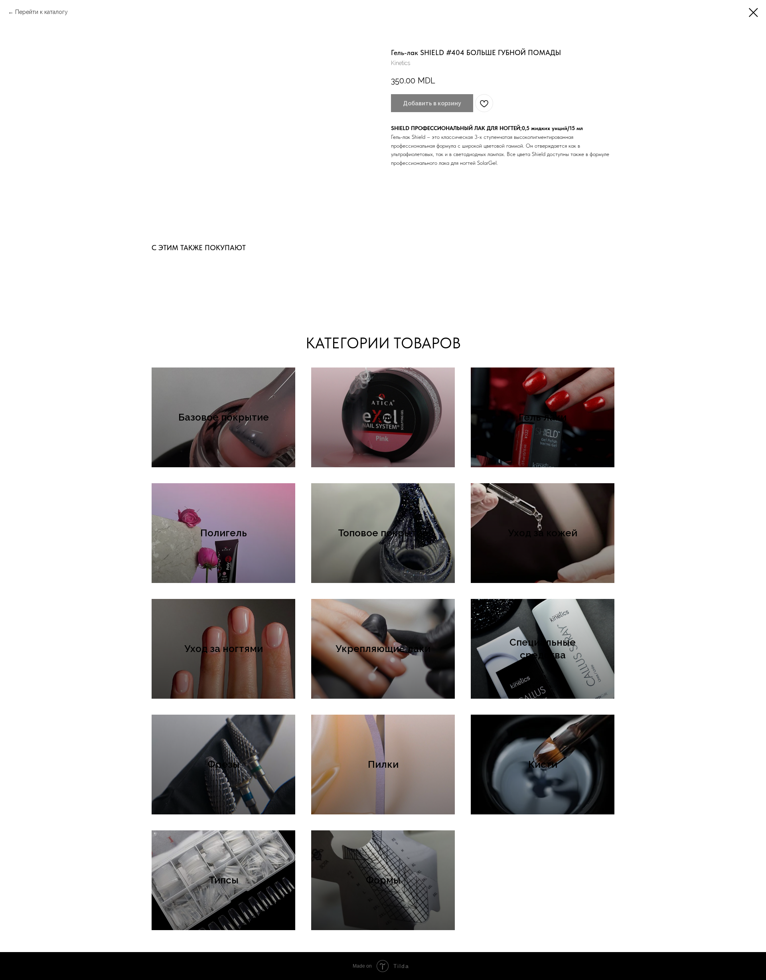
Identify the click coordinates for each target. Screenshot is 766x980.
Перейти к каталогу (41, 12)
